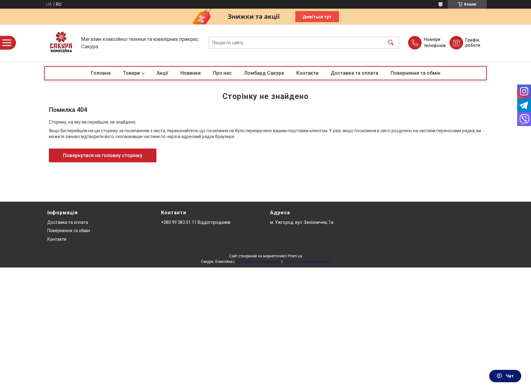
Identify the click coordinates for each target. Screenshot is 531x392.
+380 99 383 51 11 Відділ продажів (195, 222)
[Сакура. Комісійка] (61, 42)
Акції (162, 73)
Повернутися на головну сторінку (102, 155)
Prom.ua (295, 256)
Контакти (307, 73)
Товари (131, 73)
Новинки (190, 73)
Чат (510, 376)
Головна (101, 73)
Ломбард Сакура (264, 73)
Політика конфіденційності (306, 261)
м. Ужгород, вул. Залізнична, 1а (301, 222)
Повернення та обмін (415, 73)
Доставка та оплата (354, 73)
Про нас (222, 73)
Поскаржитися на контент (258, 261)
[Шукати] (391, 43)
